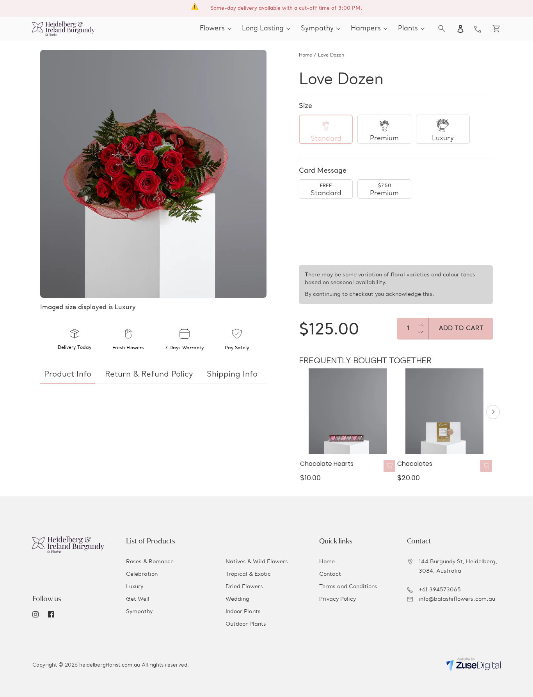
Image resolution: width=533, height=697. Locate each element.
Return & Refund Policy (149, 375)
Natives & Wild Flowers (257, 561)
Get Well (137, 599)
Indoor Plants (243, 611)
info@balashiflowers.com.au (457, 599)
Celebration (142, 574)
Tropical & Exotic (248, 574)
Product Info (67, 375)
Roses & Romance (150, 561)
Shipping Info (232, 375)
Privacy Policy (337, 599)
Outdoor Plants (246, 624)
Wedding (237, 599)
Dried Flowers (244, 586)
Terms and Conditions (348, 586)
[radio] (326, 129)
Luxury (134, 586)
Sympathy (139, 611)
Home (305, 55)
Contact (330, 574)
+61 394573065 (440, 590)
